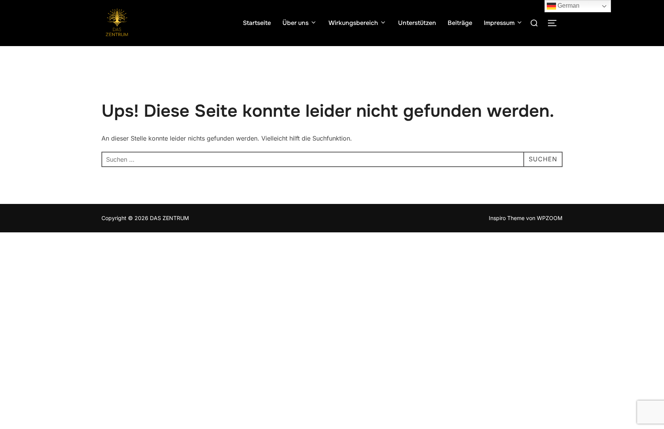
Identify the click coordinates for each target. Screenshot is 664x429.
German (567, 5)
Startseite (257, 23)
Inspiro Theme (507, 218)
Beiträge (460, 23)
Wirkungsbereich (353, 23)
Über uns (295, 23)
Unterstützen (417, 23)
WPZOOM (550, 218)
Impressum (499, 23)
